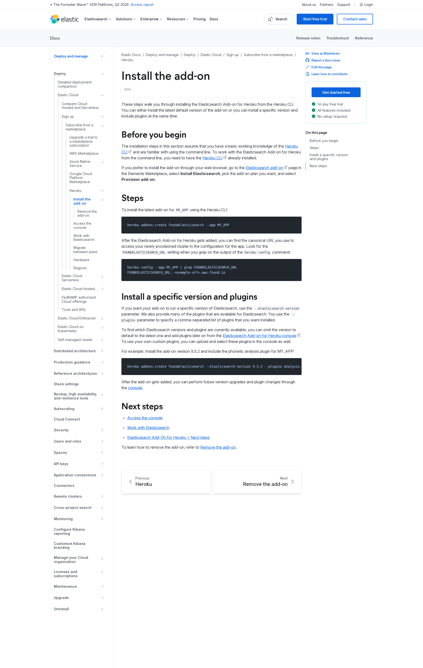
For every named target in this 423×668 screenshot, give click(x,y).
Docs (214, 19)
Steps (132, 197)
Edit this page (321, 67)
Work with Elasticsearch (148, 427)
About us (309, 4)
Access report (142, 4)
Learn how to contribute (329, 73)
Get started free (336, 92)
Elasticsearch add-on (264, 167)
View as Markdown (325, 53)
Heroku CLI (212, 157)
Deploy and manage (71, 56)
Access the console (145, 417)
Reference (364, 37)
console (135, 387)
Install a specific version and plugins (189, 296)
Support (343, 4)
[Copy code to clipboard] (294, 225)
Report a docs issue (325, 60)
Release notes (308, 37)
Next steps (142, 405)
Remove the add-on (218, 447)
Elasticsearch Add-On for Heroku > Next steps (168, 437)
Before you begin (153, 134)
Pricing (199, 19)
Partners (326, 4)
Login (368, 5)
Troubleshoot (337, 37)
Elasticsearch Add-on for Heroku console (259, 335)
